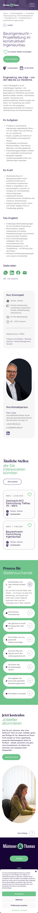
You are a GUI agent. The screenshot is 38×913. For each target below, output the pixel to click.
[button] (36, 871)
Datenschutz (16, 910)
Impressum (24, 910)
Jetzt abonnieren (11, 757)
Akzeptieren (19, 894)
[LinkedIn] (12, 273)
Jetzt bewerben (11, 59)
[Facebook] (18, 272)
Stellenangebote (17, 13)
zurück (10, 25)
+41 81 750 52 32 (13, 424)
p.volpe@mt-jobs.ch (14, 427)
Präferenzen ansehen (19, 905)
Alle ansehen (13, 482)
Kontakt (19, 858)
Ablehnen (19, 900)
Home (5, 13)
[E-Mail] (24, 272)
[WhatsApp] (5, 272)
